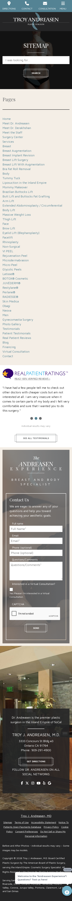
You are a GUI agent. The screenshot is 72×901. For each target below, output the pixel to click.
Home (7, 119)
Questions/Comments (25, 559)
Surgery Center (13, 137)
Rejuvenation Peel (15, 255)
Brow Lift (9, 228)
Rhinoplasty (10, 242)
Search (36, 73)
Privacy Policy (51, 826)
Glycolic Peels (12, 269)
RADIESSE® (10, 297)
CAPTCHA (18, 604)
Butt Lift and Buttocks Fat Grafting (26, 196)
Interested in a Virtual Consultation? (33, 583)
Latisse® (8, 274)
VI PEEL (8, 251)
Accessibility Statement (43, 822)
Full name (18, 523)
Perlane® (9, 292)
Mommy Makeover (15, 187)
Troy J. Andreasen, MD (36, 816)
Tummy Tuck (11, 178)
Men (5, 315)
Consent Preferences (26, 831)
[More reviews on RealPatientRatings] (36, 375)
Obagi (6, 306)
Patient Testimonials (16, 333)
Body (6, 173)
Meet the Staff (12, 132)
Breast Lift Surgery (15, 160)
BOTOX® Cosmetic (15, 278)
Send (36, 628)
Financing (9, 347)
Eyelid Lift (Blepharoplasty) (21, 233)
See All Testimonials (36, 438)
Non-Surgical (11, 246)
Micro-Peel (10, 265)
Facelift (8, 237)
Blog (6, 342)
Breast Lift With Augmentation (24, 164)
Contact (8, 356)
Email (16, 535)
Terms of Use (22, 822)
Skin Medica (11, 301)
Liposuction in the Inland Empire (25, 182)
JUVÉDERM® (11, 283)
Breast (7, 146)
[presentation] (35, 613)
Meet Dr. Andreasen (16, 123)
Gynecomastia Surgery (18, 319)
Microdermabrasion (16, 260)
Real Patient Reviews (17, 338)
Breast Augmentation (17, 150)
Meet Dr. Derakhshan (17, 128)
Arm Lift (8, 201)
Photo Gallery (12, 324)
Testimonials (11, 328)
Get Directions (36, 761)
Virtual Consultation (16, 351)
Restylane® (10, 287)
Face (6, 224)
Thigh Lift (9, 219)
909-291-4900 (41, 750)
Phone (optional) (22, 547)
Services (8, 141)
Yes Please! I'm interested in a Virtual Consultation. (29, 595)
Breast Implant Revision (18, 155)
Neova (7, 310)
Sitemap (7, 822)
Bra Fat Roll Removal (17, 169)
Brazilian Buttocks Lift (18, 192)
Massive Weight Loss (17, 214)
